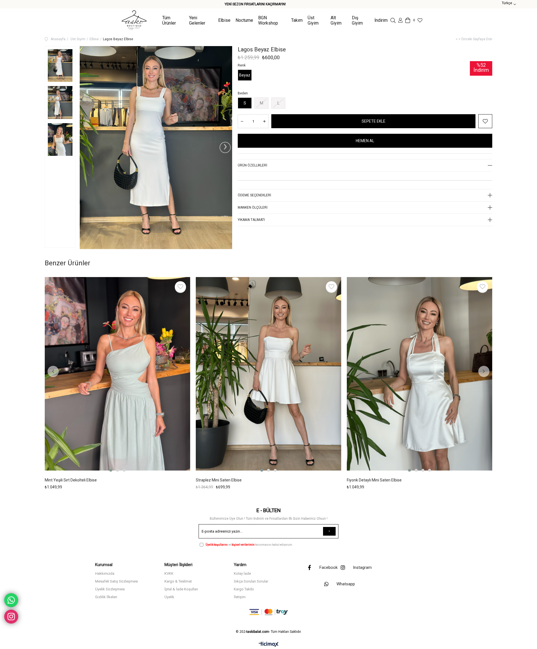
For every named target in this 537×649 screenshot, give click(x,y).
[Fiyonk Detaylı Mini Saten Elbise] (419, 375)
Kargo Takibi (244, 589)
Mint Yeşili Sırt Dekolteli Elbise (71, 480)
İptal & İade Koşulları (181, 589)
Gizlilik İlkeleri (106, 597)
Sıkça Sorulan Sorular (251, 581)
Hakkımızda (104, 573)
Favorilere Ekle (180, 286)
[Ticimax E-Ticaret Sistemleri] (269, 645)
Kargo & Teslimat (178, 581)
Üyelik (169, 597)
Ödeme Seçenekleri (254, 195)
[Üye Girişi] (400, 20)
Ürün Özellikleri (252, 165)
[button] (110, 470)
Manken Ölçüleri (252, 207)
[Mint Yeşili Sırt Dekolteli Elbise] (117, 375)
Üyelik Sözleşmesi (110, 589)
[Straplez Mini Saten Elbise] (268, 375)
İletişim (240, 597)
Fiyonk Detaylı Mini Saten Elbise (374, 480)
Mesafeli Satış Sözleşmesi (116, 581)
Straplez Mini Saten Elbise (219, 480)
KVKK (168, 573)
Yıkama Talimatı (251, 220)
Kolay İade (242, 573)
